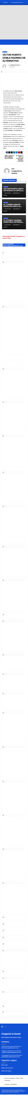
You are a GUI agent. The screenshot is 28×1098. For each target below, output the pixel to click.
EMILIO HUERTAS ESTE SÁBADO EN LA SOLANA (9, 157)
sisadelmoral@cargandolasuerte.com (11, 1052)
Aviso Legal (4, 1065)
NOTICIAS (5, 51)
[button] (3, 42)
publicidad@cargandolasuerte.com (10, 1056)
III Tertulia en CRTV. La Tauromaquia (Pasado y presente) (19, 158)
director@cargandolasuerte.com (10, 1048)
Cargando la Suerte (15, 65)
